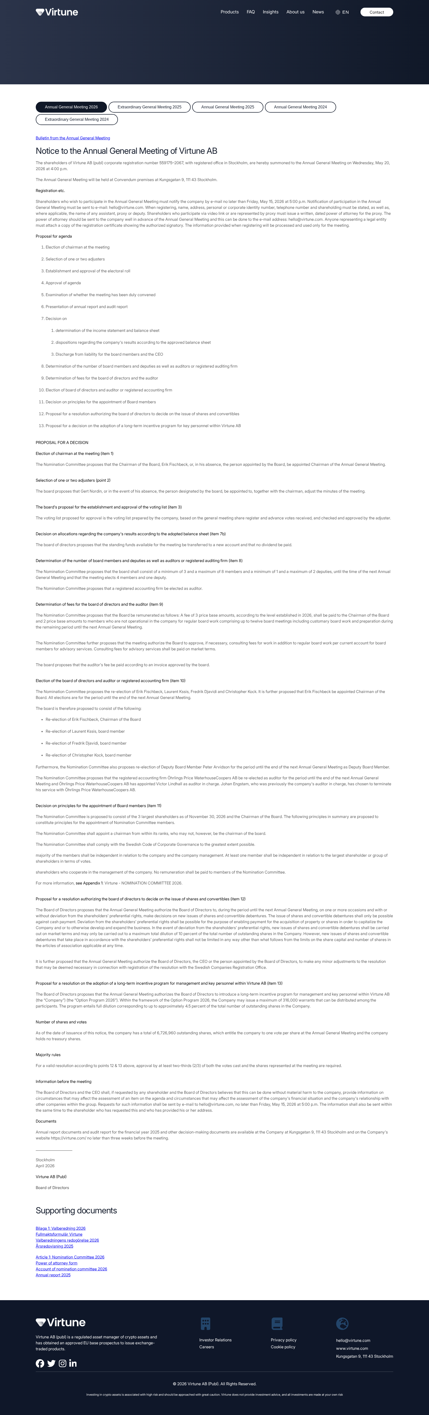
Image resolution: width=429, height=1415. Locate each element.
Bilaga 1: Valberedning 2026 (61, 1228)
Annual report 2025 (53, 1274)
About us (295, 11)
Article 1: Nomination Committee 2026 (70, 1257)
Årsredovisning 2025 (54, 1246)
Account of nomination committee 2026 (71, 1268)
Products (230, 11)
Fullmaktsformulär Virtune (59, 1234)
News (318, 11)
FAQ (251, 11)
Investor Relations (215, 1339)
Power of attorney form (56, 1262)
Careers (206, 1346)
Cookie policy (283, 1346)
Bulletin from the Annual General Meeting (73, 137)
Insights (271, 11)
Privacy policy (284, 1339)
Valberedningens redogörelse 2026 (67, 1240)
